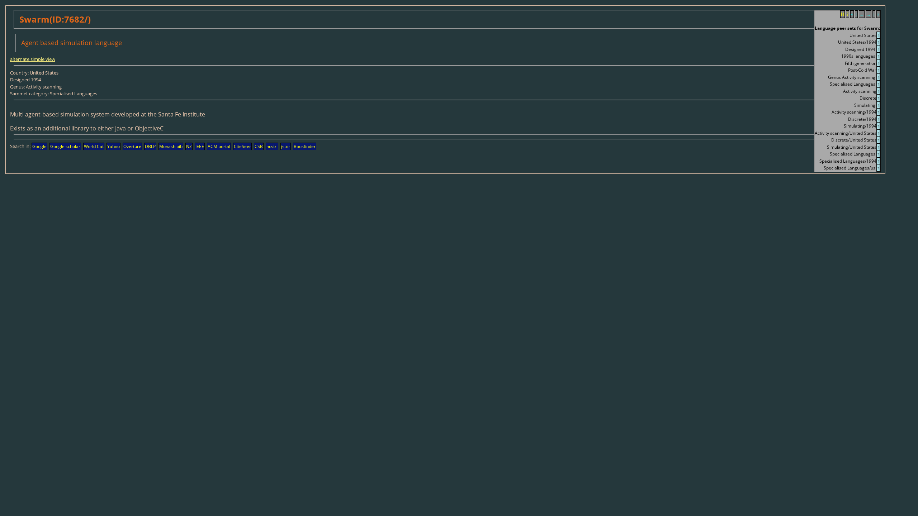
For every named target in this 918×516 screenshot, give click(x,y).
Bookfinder (305, 146)
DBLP (150, 146)
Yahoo (113, 146)
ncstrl (272, 146)
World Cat (94, 146)
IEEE (199, 146)
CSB (259, 146)
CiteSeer (242, 146)
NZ (189, 146)
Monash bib (171, 146)
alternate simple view (32, 59)
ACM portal (219, 146)
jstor (285, 146)
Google (39, 146)
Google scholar (65, 146)
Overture (132, 146)
